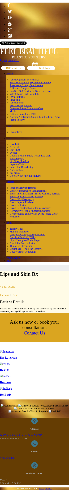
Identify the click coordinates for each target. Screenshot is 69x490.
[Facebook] (8, 6)
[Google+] (9, 30)
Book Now (44, 68)
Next (15, 295)
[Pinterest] (9, 18)
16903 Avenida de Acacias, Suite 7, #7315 (21, 435)
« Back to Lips (7, 286)
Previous (4, 295)
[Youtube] (9, 24)
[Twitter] (9, 12)
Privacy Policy (45, 488)
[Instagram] (9, 36)
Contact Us (15, 68)
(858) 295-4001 (10, 60)
